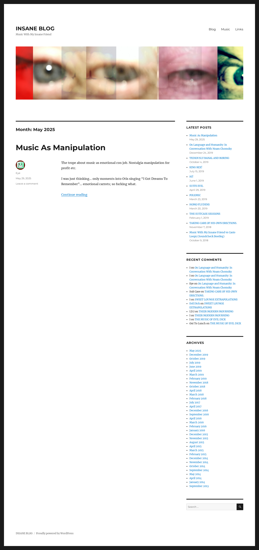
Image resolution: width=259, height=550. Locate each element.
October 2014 (197, 466)
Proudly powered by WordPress (55, 533)
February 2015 (197, 454)
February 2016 (198, 426)
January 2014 (197, 482)
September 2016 (199, 414)
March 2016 (196, 422)
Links (239, 29)
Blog (212, 29)
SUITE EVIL (196, 186)
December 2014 (198, 458)
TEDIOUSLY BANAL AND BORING (209, 158)
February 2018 (197, 398)
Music (225, 29)
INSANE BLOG (35, 28)
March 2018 (196, 394)
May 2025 (195, 350)
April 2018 (195, 390)
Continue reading (74, 194)
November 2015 (198, 438)
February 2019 (198, 378)
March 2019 (196, 374)
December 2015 (198, 434)
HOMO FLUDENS (199, 204)
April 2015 (195, 446)
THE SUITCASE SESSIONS (204, 213)
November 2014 (198, 462)
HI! (191, 176)
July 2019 (194, 362)
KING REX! (195, 167)
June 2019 (195, 366)
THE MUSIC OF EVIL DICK (210, 319)
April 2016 (195, 418)
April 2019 (195, 370)
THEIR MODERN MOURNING (216, 311)
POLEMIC (195, 195)
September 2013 (199, 486)
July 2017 (194, 402)
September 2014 (199, 470)
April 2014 (195, 478)
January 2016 (197, 430)
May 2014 (195, 474)
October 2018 (197, 386)
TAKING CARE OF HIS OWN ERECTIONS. (213, 223)
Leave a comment (27, 183)
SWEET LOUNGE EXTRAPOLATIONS (216, 299)
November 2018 (198, 382)
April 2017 (195, 406)
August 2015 (196, 442)
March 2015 (196, 450)
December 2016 (198, 410)
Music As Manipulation (61, 147)
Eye (18, 172)
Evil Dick (194, 303)
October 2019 (197, 358)
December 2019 (198, 354)
